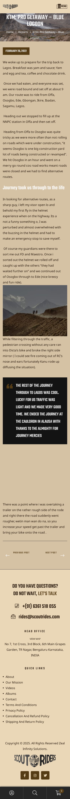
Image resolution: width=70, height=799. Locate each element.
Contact (11, 699)
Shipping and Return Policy (25, 722)
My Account (11, 793)
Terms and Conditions (21, 705)
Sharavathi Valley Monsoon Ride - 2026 (52, 556)
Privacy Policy (15, 710)
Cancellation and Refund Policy (27, 716)
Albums (11, 694)
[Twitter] (45, 775)
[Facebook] (25, 775)
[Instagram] (35, 775)
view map (35, 638)
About (10, 677)
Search (35, 793)
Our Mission (14, 682)
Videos (10, 688)
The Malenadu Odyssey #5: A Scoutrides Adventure (18, 556)
